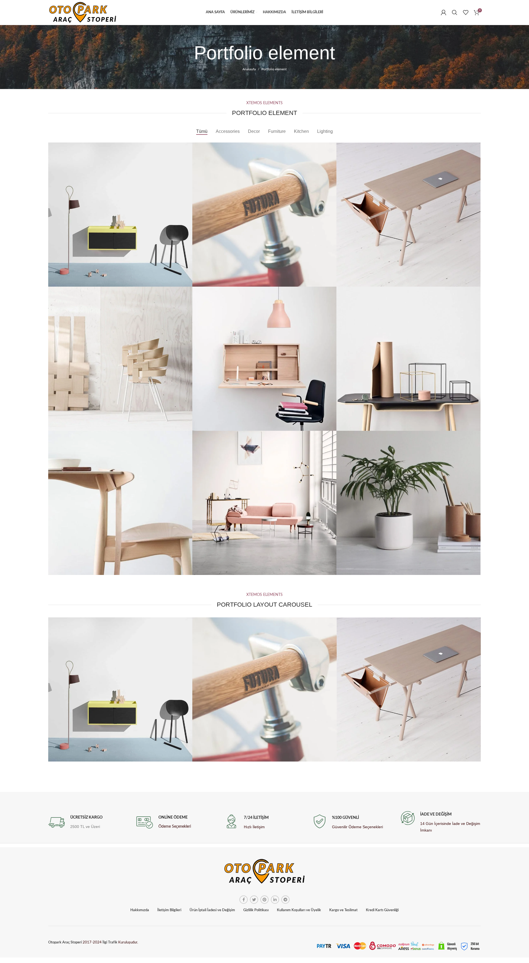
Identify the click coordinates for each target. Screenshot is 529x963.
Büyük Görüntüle (188, 146)
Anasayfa (249, 69)
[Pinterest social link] (264, 899)
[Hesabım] (443, 12)
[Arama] (454, 12)
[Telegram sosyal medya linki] (285, 899)
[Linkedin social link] (275, 899)
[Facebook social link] (243, 899)
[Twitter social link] (254, 899)
